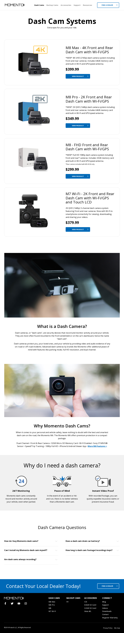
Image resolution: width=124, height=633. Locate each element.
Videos (105, 608)
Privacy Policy (107, 628)
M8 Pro (52, 605)
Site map (117, 628)
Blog (104, 601)
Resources (87, 5)
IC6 (85, 601)
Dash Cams (39, 5)
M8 (50, 608)
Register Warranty (110, 617)
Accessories (66, 5)
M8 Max (52, 601)
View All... (88, 611)
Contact (105, 614)
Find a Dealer (107, 5)
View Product (78, 76)
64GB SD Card (90, 605)
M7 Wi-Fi (52, 611)
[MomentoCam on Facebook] (6, 603)
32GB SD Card (90, 608)
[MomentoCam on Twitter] (13, 603)
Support (77, 5)
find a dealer (107, 586)
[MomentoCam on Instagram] (26, 603)
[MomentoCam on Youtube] (20, 603)
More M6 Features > (97, 446)
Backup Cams (52, 5)
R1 (67, 601)
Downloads (107, 611)
